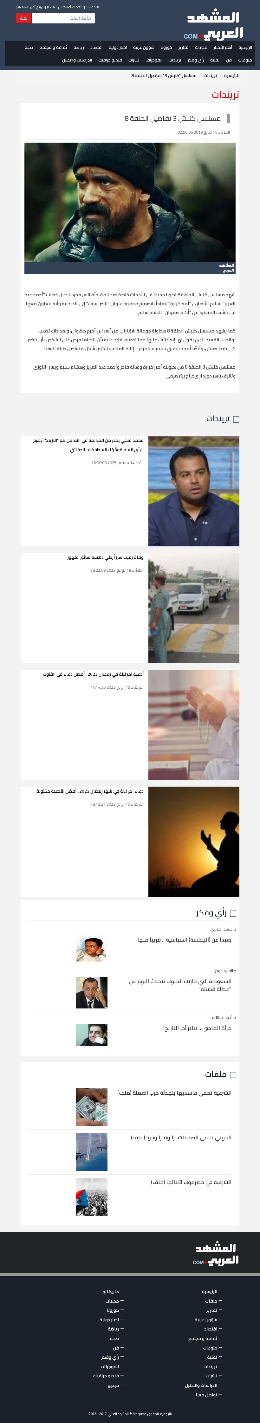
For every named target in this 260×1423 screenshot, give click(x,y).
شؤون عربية (143, 47)
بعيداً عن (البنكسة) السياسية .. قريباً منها (184, 940)
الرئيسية (245, 47)
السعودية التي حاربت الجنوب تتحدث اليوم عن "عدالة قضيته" (180, 985)
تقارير (184, 47)
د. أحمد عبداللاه (224, 1017)
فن (229, 60)
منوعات (245, 60)
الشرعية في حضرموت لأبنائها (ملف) (191, 1182)
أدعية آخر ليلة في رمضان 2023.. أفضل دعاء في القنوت (93, 674)
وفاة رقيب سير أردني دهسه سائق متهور (106, 557)
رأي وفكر (196, 60)
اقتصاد (96, 47)
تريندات (175, 60)
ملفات (216, 1073)
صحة (29, 47)
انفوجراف (154, 60)
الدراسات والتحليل (77, 60)
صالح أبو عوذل (224, 970)
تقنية (215, 60)
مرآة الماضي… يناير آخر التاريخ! (197, 1028)
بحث (24, 18)
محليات (201, 47)
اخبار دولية (118, 47)
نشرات (133, 60)
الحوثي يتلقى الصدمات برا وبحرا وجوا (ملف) (181, 1137)
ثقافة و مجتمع (53, 47)
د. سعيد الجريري (223, 929)
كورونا (166, 47)
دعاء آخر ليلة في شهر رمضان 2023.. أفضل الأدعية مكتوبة (90, 791)
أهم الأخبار (223, 47)
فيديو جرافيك (110, 60)
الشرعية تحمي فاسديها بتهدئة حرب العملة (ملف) (174, 1093)
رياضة (79, 47)
